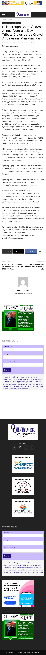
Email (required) (9, 362)
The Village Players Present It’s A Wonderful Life (34, 267)
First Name (7, 347)
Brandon (10, 20)
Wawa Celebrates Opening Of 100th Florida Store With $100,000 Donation (12, 267)
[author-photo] (23, 287)
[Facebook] (14, 447)
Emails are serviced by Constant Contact (15, 389)
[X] (26, 447)
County (18, 23)
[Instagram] (20, 447)
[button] (3, 15)
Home (4, 20)
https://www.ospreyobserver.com (23, 293)
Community (12, 23)
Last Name (7, 354)
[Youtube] (32, 447)
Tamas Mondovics (10, 42)
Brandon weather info (18, 411)
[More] (40, 251)
